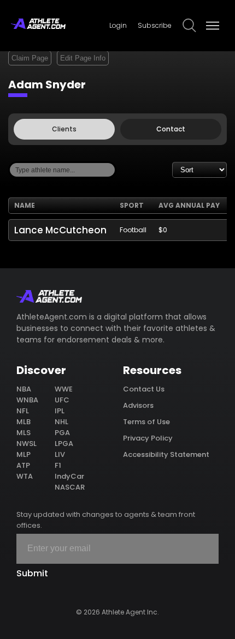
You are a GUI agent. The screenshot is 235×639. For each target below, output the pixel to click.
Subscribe (155, 25)
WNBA (27, 400)
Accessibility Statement (166, 454)
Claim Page (29, 58)
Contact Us (143, 389)
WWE (64, 389)
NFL (22, 411)
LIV (60, 454)
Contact (170, 129)
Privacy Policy (148, 438)
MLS (23, 432)
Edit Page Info (82, 58)
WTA (24, 476)
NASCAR (70, 487)
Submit (32, 573)
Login (118, 25)
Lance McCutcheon (60, 230)
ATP (23, 465)
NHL (61, 422)
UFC (62, 400)
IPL (59, 411)
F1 (58, 465)
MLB (23, 422)
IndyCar (69, 476)
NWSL (26, 443)
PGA (62, 432)
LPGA (64, 443)
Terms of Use (146, 422)
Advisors (138, 405)
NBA (23, 389)
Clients (64, 129)
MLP (23, 454)
